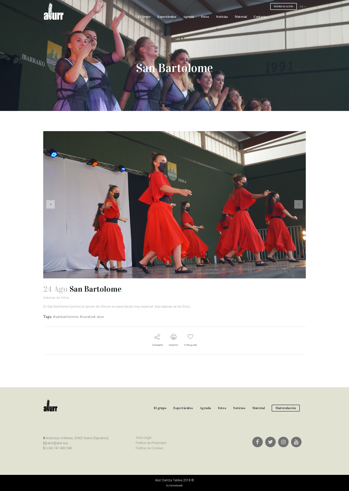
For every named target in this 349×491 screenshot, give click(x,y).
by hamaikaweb (174, 485)
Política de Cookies (149, 448)
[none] (301, 6)
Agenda (205, 408)
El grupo (160, 408)
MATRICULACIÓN (283, 6)
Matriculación (285, 408)
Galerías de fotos (56, 298)
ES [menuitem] (301, 6)
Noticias (239, 408)
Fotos (222, 408)
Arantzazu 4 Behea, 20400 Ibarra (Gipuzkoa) (76, 438)
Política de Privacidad (151, 443)
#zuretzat (88, 317)
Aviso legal (143, 438)
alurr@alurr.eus (57, 443)
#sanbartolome (65, 317)
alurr (100, 317)
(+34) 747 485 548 (58, 448)
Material (258, 408)
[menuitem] (301, 6)
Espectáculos (183, 408)
